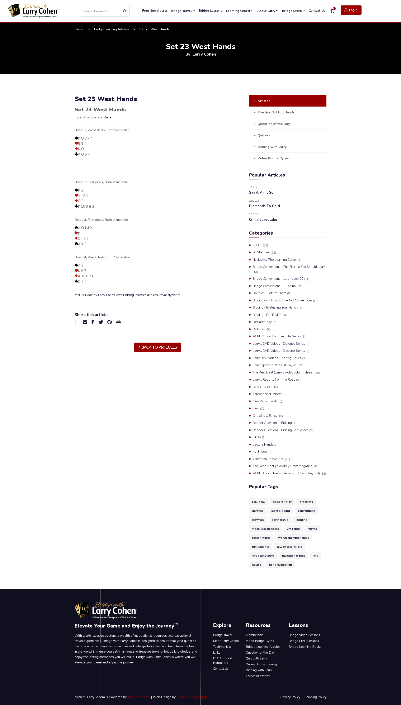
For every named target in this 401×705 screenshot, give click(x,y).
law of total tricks (289, 547)
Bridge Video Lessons (304, 635)
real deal (258, 502)
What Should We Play (271, 459)
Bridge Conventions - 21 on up (277, 286)
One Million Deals (268, 401)
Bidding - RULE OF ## (270, 315)
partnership (280, 520)
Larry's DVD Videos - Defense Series (281, 344)
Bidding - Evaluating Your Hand (277, 307)
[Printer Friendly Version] (118, 322)
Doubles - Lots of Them (272, 293)
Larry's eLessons (258, 676)
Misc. (259, 408)
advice (256, 565)
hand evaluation (280, 565)
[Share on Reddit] (109, 322)
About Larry (266, 11)
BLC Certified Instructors (222, 660)
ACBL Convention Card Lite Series (279, 336)
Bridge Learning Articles (111, 29)
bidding (301, 520)
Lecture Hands (265, 444)
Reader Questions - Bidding (275, 423)
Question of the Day (274, 124)
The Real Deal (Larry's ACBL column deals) (287, 372)
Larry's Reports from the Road (277, 379)
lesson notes (261, 538)
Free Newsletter (155, 11)
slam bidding (280, 511)
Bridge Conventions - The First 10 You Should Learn (289, 269)
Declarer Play (265, 322)
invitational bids (293, 556)
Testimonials (222, 647)
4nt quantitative (263, 556)
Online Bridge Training (261, 664)
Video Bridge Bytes (273, 158)
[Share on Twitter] (101, 322)
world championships (293, 538)
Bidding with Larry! (272, 147)
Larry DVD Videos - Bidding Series (279, 358)
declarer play (282, 502)
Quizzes (264, 135)
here (108, 117)
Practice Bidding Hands (276, 112)
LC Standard (264, 252)
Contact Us (317, 11)
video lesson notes (265, 529)
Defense (262, 329)
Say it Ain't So (261, 192)
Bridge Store (292, 11)
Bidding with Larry (259, 670)
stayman (258, 520)
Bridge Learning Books (305, 647)
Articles (264, 101)
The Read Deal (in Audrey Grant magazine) (286, 466)
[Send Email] (85, 322)
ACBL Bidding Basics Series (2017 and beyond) (289, 473)
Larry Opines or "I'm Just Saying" (278, 365)
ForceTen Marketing (191, 697)
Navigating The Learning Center (277, 260)
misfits (312, 529)
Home (79, 29)
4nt (315, 556)
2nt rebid (293, 529)
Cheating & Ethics (268, 416)
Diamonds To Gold (264, 206)
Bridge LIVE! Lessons (304, 641)
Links (216, 652)
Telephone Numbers (270, 394)
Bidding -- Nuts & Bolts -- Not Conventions (285, 300)
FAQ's (259, 437)
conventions (306, 511)
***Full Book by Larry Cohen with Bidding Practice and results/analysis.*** (127, 295)
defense (257, 511)
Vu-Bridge (262, 452)
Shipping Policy (315, 697)
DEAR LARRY (265, 387)
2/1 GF (260, 245)
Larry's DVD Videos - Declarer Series (281, 351)
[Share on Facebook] (92, 322)
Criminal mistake (263, 219)
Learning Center (238, 11)
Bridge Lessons (210, 11)
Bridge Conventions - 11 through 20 (281, 279)
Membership (255, 635)
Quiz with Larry (256, 658)
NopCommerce (139, 697)
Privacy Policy (290, 697)
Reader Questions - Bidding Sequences (283, 430)
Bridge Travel (182, 11)
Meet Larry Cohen (226, 641)
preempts (306, 502)
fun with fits (260, 547)
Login (353, 10)
